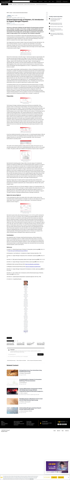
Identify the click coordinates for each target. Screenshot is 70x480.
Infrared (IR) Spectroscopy (11, 360)
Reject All (54, 477)
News (63, 430)
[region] (35, 477)
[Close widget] (68, 461)
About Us (58, 430)
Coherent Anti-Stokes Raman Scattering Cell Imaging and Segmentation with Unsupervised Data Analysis (10, 344)
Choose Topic (4, 4)
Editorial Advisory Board (18, 421)
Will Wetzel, (22, 373)
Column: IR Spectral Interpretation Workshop (34, 360)
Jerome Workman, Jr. (23, 382)
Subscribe (40, 354)
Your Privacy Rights (29, 424)
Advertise (3, 422)
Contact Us (3, 424)
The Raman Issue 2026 (20, 4)
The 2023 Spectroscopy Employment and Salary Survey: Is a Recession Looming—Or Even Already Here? (21, 344)
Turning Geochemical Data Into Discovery (41, 4)
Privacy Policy (28, 421)
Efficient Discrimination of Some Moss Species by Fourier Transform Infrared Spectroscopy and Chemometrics (41, 344)
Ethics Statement (17, 422)
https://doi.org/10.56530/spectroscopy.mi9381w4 (18, 250)
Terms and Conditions (30, 423)
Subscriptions (28, 422)
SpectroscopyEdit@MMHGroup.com (26, 331)
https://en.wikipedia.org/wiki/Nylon (32, 264)
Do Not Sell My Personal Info (19, 423)
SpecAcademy (15, 4)
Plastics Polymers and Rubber (21, 360)
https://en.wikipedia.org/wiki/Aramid (33, 266)
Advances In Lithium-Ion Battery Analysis (29, 4)
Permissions (16, 424)
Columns (45, 1)
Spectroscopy (9, 16)
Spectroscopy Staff (27, 373)
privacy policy (26, 356)
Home (8, 12)
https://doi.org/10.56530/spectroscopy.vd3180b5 (15, 24)
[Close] (68, 477)
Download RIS (9, 337)
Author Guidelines (4, 423)
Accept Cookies (61, 477)
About (2, 421)
